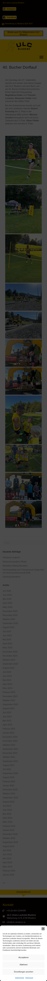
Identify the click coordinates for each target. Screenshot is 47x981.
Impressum (29, 978)
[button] (43, 928)
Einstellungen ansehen (23, 972)
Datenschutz (19, 978)
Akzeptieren (23, 957)
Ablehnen (24, 964)
